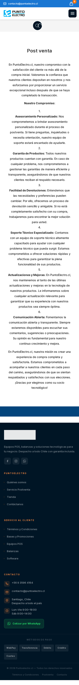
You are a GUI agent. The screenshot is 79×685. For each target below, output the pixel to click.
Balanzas (13, 551)
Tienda (11, 496)
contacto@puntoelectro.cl (28, 591)
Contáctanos (15, 504)
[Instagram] (16, 461)
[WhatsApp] (24, 461)
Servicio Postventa (18, 489)
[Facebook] (7, 461)
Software (12, 558)
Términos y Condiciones (22, 529)
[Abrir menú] (72, 13)
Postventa (47, 674)
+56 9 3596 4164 (22, 582)
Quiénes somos (16, 482)
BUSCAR (37, 25)
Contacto (62, 674)
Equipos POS (15, 543)
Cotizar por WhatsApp (27, 623)
